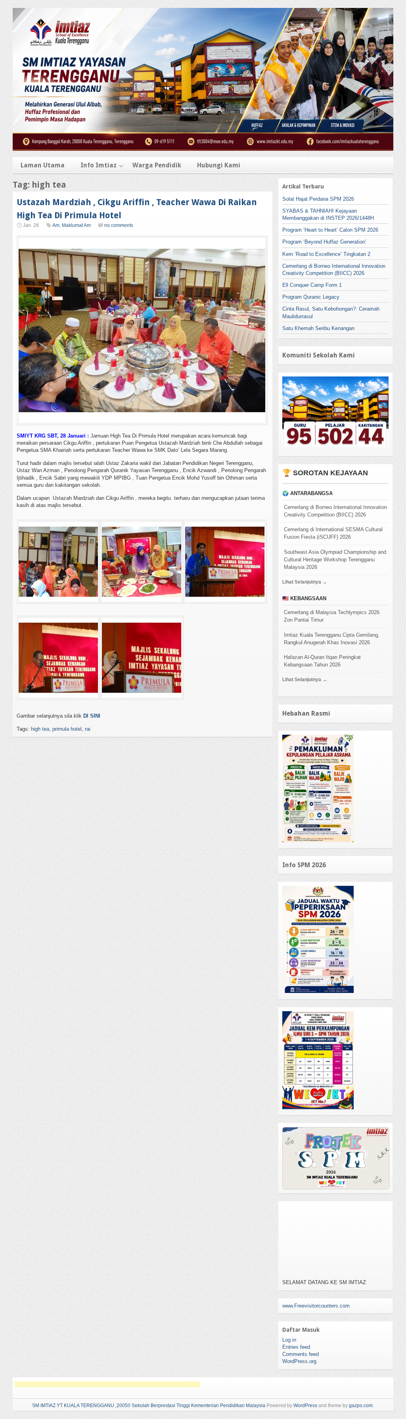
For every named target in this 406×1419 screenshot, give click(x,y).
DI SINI (91, 716)
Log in (289, 1340)
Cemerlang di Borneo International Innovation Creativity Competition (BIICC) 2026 (335, 511)
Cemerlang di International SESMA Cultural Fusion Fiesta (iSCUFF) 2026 (333, 533)
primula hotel (67, 729)
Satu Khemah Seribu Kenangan (318, 328)
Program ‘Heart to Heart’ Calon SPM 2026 (330, 230)
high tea (40, 729)
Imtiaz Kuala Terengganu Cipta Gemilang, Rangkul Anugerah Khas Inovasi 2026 (331, 638)
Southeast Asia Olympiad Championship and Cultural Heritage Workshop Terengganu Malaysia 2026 (335, 559)
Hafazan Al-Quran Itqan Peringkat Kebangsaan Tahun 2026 (322, 661)
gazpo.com (361, 1405)
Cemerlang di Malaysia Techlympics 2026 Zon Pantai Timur (331, 616)
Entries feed (296, 1347)
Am (55, 225)
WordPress (305, 1405)
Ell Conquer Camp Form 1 (312, 285)
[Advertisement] (107, 1384)
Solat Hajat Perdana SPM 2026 (318, 199)
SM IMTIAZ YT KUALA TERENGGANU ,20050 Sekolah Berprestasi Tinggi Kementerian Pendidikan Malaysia (148, 1405)
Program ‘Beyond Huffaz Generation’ (324, 242)
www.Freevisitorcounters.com (316, 1306)
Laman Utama (43, 165)
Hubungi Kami (218, 165)
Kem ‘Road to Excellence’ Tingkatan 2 (326, 254)
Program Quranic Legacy (310, 297)
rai (87, 729)
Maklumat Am (76, 225)
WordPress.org (299, 1361)
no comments (118, 225)
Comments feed (300, 1354)
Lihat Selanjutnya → (304, 582)
